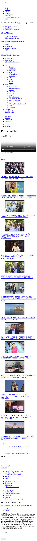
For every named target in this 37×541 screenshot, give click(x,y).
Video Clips (8, 84)
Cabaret (11, 90)
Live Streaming (9, 111)
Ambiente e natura (14, 88)
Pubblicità (8, 121)
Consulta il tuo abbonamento (14, 471)
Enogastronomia (14, 97)
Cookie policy (9, 492)
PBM (6, 478)
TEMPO (7, 124)
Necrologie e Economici (12, 493)
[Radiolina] (8, 28)
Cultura (11, 79)
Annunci (7, 118)
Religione (12, 107)
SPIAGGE (8, 126)
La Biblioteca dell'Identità (13, 475)
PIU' (6, 50)
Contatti (7, 497)
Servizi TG (12, 69)
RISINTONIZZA (10, 48)
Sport (10, 77)
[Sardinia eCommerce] (12, 29)
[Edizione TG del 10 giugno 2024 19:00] (20, 450)
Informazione (13, 74)
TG (6, 65)
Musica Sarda (13, 86)
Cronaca (11, 93)
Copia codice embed (7, 153)
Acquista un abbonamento (13, 473)
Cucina (11, 83)
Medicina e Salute (14, 100)
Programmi (8, 46)
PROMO (7, 109)
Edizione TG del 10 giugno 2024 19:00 (17, 453)
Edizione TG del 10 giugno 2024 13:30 (17, 446)
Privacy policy (9, 490)
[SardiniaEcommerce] (12, 487)
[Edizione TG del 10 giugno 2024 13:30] (20, 443)
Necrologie (8, 119)
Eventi (11, 81)
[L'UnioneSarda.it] (11, 481)
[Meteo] (6, 3)
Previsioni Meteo (10, 113)
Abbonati (8, 116)
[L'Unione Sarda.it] (11, 26)
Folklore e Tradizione (15, 98)
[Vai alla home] (7, 41)
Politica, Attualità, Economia (17, 104)
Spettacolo (12, 76)
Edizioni (11, 67)
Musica (11, 102)
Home (7, 45)
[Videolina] (7, 33)
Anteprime (12, 70)
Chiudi (3, 539)
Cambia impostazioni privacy (14, 499)
